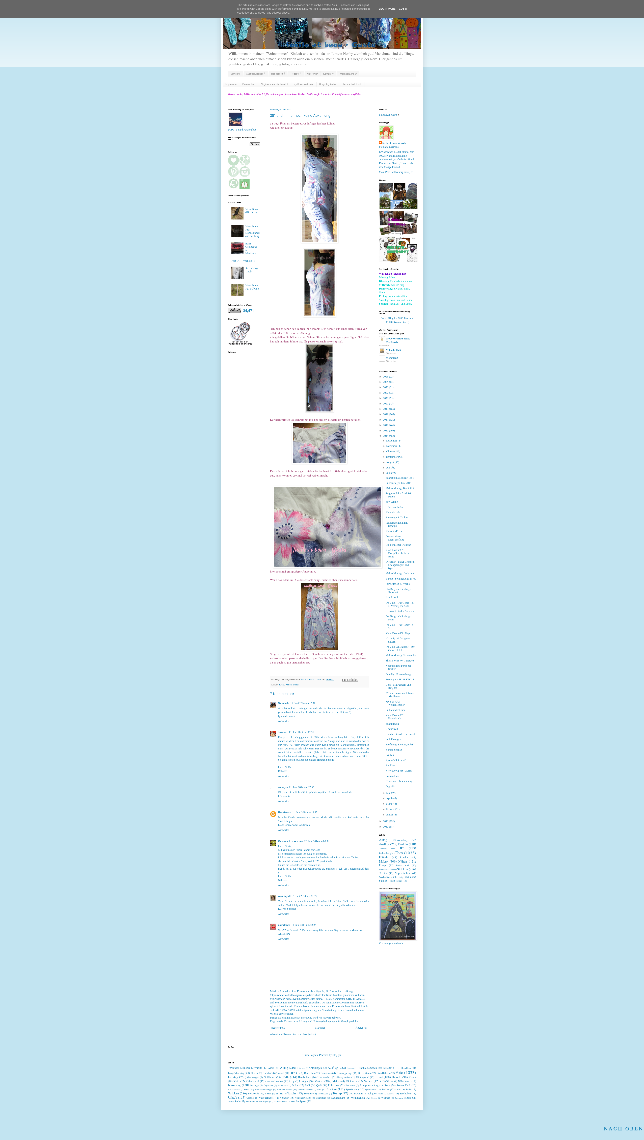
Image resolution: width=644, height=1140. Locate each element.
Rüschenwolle (234, 1089)
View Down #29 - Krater (251, 210)
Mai (388, 793)
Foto (399, 853)
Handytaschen (344, 1077)
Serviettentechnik (305, 1089)
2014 (386, 435)
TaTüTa (279, 1093)
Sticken (385, 1089)
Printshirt (390, 755)
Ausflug (384, 844)
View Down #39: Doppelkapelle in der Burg (252, 231)
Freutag (233, 1077)
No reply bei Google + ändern (398, 640)
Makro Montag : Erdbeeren (400, 573)
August (390, 462)
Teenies (383, 873)
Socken (332, 1089)
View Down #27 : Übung (252, 286)
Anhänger (301, 1067)
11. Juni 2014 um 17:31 (301, 732)
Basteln (403, 844)
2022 (386, 392)
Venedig (284, 1097)
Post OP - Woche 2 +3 (243, 260)
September (392, 456)
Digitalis (390, 786)
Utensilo (250, 1097)
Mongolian (392, 358)
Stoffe (398, 1089)
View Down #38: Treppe (399, 633)
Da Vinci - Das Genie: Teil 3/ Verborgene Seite (400, 604)
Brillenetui (253, 1073)
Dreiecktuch (364, 1073)
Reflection (333, 1085)
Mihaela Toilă (393, 350)
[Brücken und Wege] (398, 234)
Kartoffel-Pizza (394, 531)
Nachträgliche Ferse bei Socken (398, 667)
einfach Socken (394, 749)
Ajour (271, 1067)
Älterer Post (362, 1027)
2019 (386, 408)
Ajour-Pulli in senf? (396, 760)
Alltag (383, 840)
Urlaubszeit (392, 729)
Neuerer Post (278, 1027)
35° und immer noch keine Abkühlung (400, 694)
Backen (350, 1067)
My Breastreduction (303, 84)
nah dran (250, 1101)
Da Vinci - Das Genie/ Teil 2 (400, 626)
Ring (376, 1085)
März (389, 803)
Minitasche (351, 1081)
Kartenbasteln (393, 512)
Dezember (392, 440)
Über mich (312, 73)
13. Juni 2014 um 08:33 (304, 896)
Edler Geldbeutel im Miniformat (251, 248)
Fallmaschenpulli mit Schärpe (397, 524)
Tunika (380, 1093)
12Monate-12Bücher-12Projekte (245, 1067)
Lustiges (303, 1081)
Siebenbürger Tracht (252, 269)
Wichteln (385, 1097)
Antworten (283, 721)
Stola (408, 1089)
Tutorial (390, 1093)
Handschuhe (304, 1077)
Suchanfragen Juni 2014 (398, 483)
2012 (386, 826)
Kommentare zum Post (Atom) (299, 1034)
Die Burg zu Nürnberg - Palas (398, 617)
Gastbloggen (253, 1077)
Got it (403, 8)
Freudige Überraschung (398, 674)
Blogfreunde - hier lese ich (274, 84)
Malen (336, 1081)
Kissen (412, 1077)
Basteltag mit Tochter (397, 517)
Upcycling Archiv (327, 84)
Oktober (391, 451)
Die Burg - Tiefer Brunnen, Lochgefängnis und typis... (400, 565)
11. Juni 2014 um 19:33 (304, 812)
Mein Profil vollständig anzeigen (396, 172)
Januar (390, 814)
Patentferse (283, 1085)
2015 (386, 430)
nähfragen (264, 1101)
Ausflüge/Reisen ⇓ (255, 73)
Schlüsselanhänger (263, 1089)
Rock (387, 1085)
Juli (388, 467)
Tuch (368, 1093)
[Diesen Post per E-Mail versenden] (343, 680)
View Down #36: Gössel (399, 770)
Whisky (374, 1097)
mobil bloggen (393, 739)
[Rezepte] (398, 261)
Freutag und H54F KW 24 (400, 679)
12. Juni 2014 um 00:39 (316, 841)
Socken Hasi (392, 776)
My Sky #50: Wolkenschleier (395, 703)
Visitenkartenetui (303, 1097)
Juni (388, 472)
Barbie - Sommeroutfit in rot (401, 578)
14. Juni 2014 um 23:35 (303, 925)
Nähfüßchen (387, 1081)
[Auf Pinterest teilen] (356, 680)
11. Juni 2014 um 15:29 (302, 703)
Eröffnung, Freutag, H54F (400, 744)
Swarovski (253, 1093)
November (392, 446)
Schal (246, 1089)
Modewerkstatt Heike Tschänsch (398, 340)
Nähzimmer (404, 1081)
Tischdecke (322, 1093)
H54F (285, 1077)
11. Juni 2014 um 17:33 (301, 787)
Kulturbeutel (252, 1081)
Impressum (231, 84)
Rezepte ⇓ (296, 73)
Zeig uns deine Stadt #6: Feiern (398, 494)
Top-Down (355, 1093)
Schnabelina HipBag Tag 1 (400, 477)
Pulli (307, 1085)
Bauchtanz (406, 1067)
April (389, 798)
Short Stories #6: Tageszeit (400, 660)
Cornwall (383, 848)
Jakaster (283, 732)
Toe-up (337, 1093)
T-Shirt (268, 1093)
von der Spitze (298, 1101)
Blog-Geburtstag (236, 1073)
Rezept (382, 865)
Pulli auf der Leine (395, 710)
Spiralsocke (370, 1089)
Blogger (336, 1055)
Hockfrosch (284, 812)
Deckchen (309, 1073)
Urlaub (232, 1097)
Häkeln (384, 857)
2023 (386, 387)
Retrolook (350, 1085)
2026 (386, 376)
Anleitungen (403, 840)
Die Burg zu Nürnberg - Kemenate (398, 590)
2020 (386, 403)
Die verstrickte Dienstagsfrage (395, 537)
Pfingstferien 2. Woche (398, 583)
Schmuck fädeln (386, 869)
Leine (267, 1081)
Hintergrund (362, 1077)
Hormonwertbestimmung (399, 781)
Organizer (268, 1085)
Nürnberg (234, 1085)
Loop (291, 1081)
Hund (379, 1077)
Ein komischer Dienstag (398, 544)
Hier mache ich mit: (351, 84)
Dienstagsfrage (344, 1073)
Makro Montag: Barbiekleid (400, 488)
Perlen (296, 684)
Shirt (319, 1089)
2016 (386, 425)
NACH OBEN (623, 1128)
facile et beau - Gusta (394, 143)
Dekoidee (384, 853)
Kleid (281, 684)
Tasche (292, 1093)
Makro (383, 861)
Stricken (402, 869)
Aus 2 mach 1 (393, 597)
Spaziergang (352, 1089)
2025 (386, 382)
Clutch (266, 1073)
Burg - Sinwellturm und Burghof (398, 686)
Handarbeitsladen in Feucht (400, 734)
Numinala (283, 703)
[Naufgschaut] (398, 207)
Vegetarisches (402, 873)
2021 (386, 398)
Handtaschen (324, 1077)
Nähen (289, 684)
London (404, 857)
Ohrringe (254, 1085)
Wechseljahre (385, 876)
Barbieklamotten (368, 1067)
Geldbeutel (269, 1077)
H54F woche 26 (394, 507)
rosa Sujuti (284, 896)
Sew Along (392, 501)
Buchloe (390, 765)
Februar (390, 809)
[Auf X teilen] (350, 680)
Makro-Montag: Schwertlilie (401, 655)
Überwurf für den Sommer (400, 611)
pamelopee (284, 925)
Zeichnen (399, 1097)
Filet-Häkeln (383, 1073)
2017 (386, 419)
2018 (386, 414)
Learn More (387, 8)
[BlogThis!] (346, 680)
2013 (386, 821)
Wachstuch (321, 1097)
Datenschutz (249, 84)
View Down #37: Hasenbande (395, 716)
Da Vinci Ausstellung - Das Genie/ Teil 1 (400, 648)
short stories (396, 880)
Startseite (235, 73)
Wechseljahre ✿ (348, 73)
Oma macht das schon (290, 841)
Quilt (319, 1085)
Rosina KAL (403, 865)
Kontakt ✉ (328, 73)
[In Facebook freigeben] (353, 680)
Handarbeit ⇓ (278, 73)
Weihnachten (358, 1097)
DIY (401, 848)
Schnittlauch (392, 723)
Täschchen (405, 1093)
